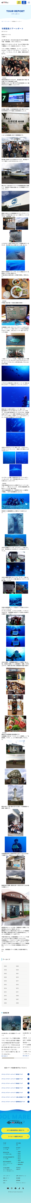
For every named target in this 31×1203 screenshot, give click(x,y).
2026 (5, 966)
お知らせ (5, 1180)
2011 (17, 992)
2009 (17, 995)
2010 (5, 995)
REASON (7, 1153)
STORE (18, 1143)
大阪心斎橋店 (21, 1162)
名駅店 (19, 1160)
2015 (17, 984)
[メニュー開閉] (29, 2)
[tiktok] (19, 1188)
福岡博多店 (20, 1164)
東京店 (19, 1156)
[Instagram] (11, 1188)
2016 (5, 984)
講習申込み (18, 2)
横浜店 (19, 1158)
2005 (17, 1003)
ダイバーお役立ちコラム (7, 1169)
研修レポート (6, 1178)
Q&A (4, 1182)
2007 (17, 999)
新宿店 (19, 1153)
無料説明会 (24, 2)
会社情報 (18, 1178)
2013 (17, 988)
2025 (17, 966)
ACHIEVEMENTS (8, 1157)
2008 (5, 999)
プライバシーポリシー (21, 1182)
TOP (2, 21)
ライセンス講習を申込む (15, 1136)
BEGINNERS (7, 1163)
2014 (5, 988)
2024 (5, 970)
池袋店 (19, 1151)
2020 (5, 977)
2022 (5, 973)
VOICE (18, 1168)
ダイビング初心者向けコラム (8, 1170)
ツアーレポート (8, 21)
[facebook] (15, 1188)
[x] (23, 1188)
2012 (5, 992)
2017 (17, 981)
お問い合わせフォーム (21, 1175)
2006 (5, 1003)
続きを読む (4, 1056)
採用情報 (18, 1180)
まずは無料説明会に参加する (15, 1130)
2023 (17, 970)
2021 (17, 973)
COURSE (6, 1148)
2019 (17, 977)
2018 (5, 981)
